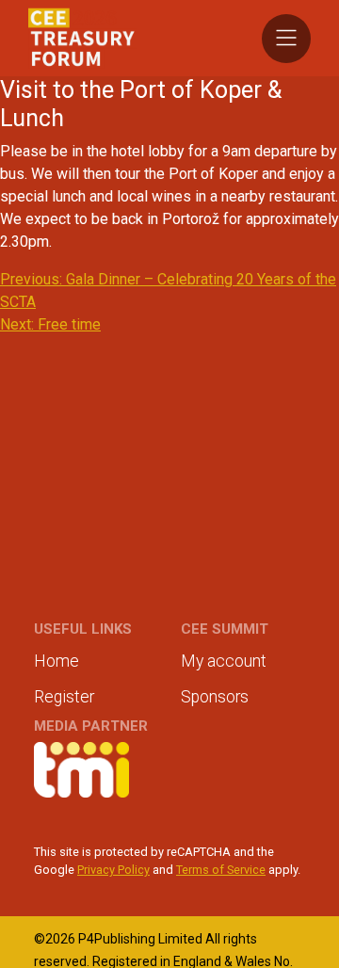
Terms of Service (221, 870)
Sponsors (215, 696)
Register (64, 696)
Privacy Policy (113, 870)
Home (56, 661)
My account (223, 661)
